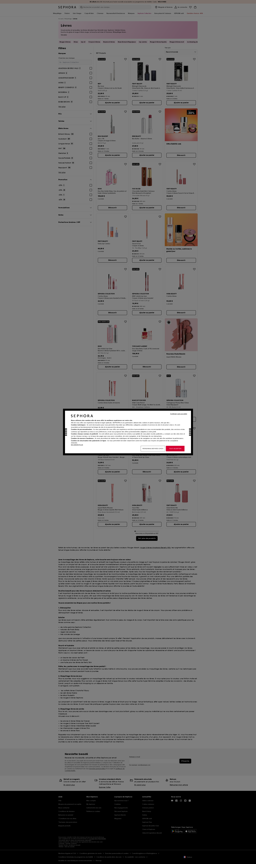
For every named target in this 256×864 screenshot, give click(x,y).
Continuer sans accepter (178, 414)
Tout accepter (175, 448)
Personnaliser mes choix (152, 448)
